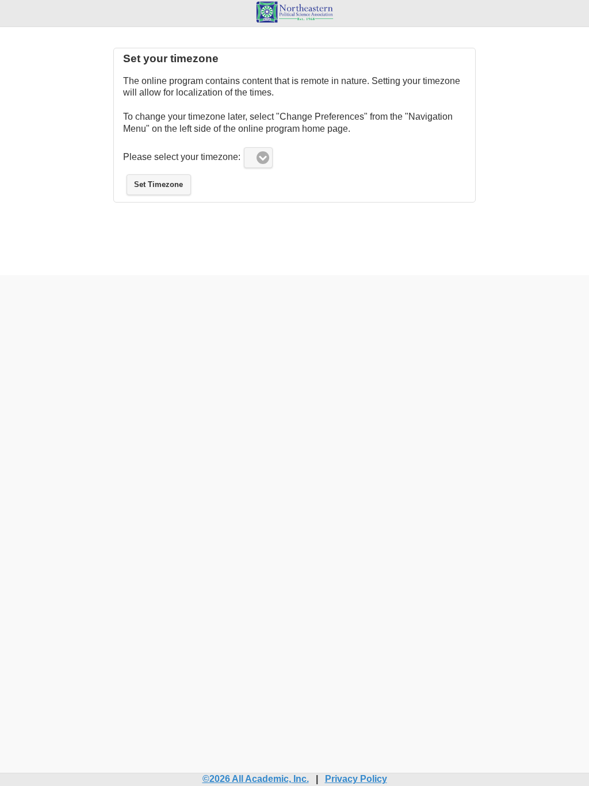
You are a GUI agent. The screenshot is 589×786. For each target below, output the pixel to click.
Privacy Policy (356, 779)
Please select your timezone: (181, 157)
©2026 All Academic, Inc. (255, 779)
